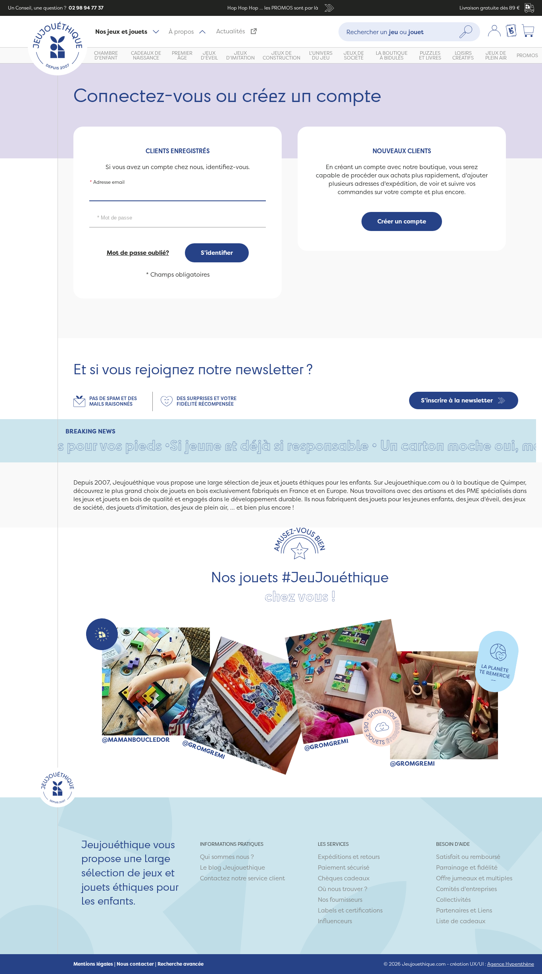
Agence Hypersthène (510, 964)
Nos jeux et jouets (121, 31)
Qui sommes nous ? (227, 857)
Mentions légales (93, 964)
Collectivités (453, 899)
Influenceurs (335, 921)
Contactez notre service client (242, 878)
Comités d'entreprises (466, 889)
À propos (181, 31)
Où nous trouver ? (342, 889)
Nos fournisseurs (340, 899)
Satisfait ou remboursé (468, 857)
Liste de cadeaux (460, 921)
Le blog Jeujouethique (232, 867)
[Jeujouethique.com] (57, 73)
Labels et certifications (350, 910)
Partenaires (452, 910)
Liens (485, 910)
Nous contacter (135, 964)
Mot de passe (106, 208)
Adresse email (107, 182)
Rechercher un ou (385, 32)
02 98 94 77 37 (85, 7)
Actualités (230, 31)
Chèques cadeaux (343, 878)
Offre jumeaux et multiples (474, 878)
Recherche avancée (181, 964)
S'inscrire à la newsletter (457, 400)
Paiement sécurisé (343, 867)
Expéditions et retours (349, 857)
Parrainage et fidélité (467, 867)
